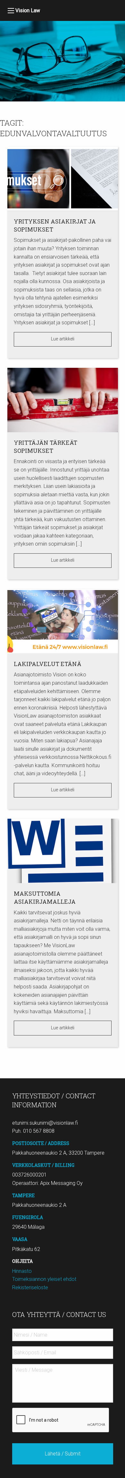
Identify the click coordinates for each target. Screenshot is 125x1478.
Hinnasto (22, 1271)
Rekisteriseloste (30, 1287)
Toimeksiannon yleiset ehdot (44, 1279)
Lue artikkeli (62, 339)
